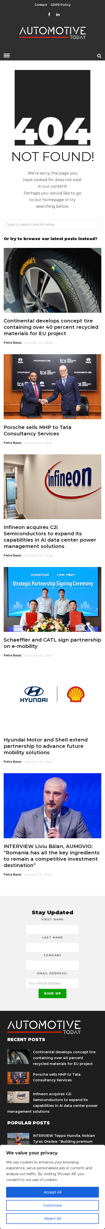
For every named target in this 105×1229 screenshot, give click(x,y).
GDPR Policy (61, 5)
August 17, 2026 (38, 874)
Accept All (53, 1192)
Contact (40, 5)
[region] (52, 1187)
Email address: (52, 973)
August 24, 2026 (38, 555)
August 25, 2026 (38, 342)
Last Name (52, 937)
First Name (53, 919)
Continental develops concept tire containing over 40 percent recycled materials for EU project (51, 327)
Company (53, 955)
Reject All (52, 1218)
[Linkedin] (58, 15)
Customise (52, 1205)
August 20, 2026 (38, 655)
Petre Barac (13, 342)
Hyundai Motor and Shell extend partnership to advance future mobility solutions (46, 746)
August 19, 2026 (38, 761)
